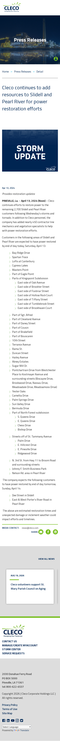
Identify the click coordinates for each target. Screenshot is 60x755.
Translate (24, 730)
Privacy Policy (9, 705)
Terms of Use (9, 709)
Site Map (7, 713)
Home (5, 71)
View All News (46, 559)
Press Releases (23, 71)
